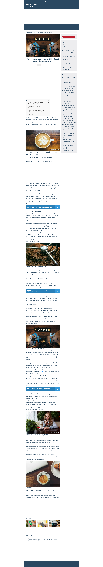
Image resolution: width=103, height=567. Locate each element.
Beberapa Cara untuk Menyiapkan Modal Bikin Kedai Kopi (38, 102)
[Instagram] (76, 1)
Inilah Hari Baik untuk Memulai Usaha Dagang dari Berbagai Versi (69, 67)
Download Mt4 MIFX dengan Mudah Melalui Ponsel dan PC (52, 539)
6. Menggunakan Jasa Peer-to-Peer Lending (36, 110)
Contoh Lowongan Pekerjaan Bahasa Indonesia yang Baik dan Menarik (69, 58)
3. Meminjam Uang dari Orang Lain (35, 106)
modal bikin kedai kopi (46, 126)
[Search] (76, 27)
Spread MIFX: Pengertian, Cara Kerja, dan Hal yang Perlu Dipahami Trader (68, 115)
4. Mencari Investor (32, 107)
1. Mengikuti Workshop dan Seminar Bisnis (36, 103)
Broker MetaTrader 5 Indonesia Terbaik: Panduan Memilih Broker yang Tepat (69, 134)
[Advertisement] (51, 16)
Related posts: (31, 114)
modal (42, 371)
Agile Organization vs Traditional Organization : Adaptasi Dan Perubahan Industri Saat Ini (33, 539)
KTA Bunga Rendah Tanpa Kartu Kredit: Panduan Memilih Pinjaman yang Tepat (69, 120)
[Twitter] (73, 1)
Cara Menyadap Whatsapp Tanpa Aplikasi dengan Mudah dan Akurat (69, 52)
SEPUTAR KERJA (32, 5)
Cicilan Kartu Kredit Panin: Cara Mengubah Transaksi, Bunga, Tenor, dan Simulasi (41, 529)
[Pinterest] (75, 1)
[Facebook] (71, 1)
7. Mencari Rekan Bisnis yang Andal (35, 111)
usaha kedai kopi (30, 535)
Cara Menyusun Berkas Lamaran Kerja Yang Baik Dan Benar (68, 46)
